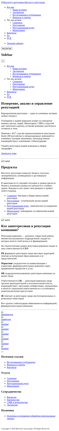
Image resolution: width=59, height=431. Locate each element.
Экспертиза (18, 12)
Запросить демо (8, 153)
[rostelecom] (6, 319)
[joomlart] (5, 324)
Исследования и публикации (27, 15)
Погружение (19, 25)
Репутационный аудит (23, 28)
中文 (9, 38)
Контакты (11, 33)
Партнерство (13, 400)
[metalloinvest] (7, 314)
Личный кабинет (15, 43)
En (8, 35)
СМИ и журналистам (17, 402)
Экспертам (12, 405)
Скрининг (18, 22)
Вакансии (11, 397)
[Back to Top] (2, 351)
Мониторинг (19, 30)
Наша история (19, 10)
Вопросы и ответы (22, 17)
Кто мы (10, 7)
